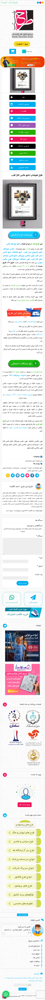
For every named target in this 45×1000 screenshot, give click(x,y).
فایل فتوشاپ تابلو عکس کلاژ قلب (26, 175)
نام (40, 557)
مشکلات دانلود (35, 961)
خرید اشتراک (15, 285)
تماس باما (36, 957)
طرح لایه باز (16, 468)
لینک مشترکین (23, 167)
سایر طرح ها (39, 461)
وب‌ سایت (38, 574)
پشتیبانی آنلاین (33, 602)
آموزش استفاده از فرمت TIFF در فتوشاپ (18, 394)
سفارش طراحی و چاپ (12, 602)
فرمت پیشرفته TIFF (17, 375)
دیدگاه (39, 536)
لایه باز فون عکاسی (32, 471)
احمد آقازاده (14, 486)
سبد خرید (36, 950)
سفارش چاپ (18, 321)
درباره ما (37, 965)
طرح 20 (30, 468)
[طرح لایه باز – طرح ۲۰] (22, 24)
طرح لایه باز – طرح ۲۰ (9, 2)
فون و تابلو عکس (29, 461)
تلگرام (14, 331)
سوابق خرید (36, 954)
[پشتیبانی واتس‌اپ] (5, 994)
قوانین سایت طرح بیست (25, 300)
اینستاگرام (39, 334)
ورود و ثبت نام (25, 804)
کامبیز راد (27, 927)
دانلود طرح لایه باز (37, 468)
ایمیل (39, 566)
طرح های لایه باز (34, 946)
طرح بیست (23, 468)
